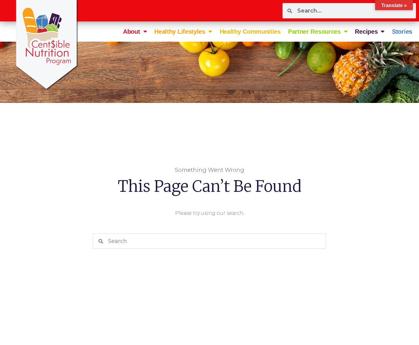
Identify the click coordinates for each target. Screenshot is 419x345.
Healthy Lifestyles (179, 31)
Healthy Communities (250, 31)
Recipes (366, 31)
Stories (402, 31)
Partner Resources (314, 31)
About (131, 31)
